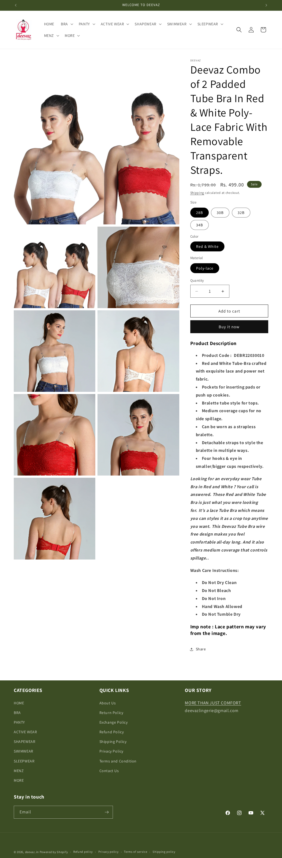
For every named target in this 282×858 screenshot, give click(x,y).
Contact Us (109, 770)
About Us (107, 702)
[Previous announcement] (16, 5)
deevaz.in (32, 852)
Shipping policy (164, 852)
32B (241, 212)
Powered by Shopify (54, 852)
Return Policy (111, 712)
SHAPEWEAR (24, 741)
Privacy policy (108, 852)
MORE (19, 780)
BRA (17, 712)
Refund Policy (111, 731)
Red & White (207, 246)
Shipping (197, 193)
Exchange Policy (113, 722)
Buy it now (229, 326)
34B (199, 224)
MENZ (19, 770)
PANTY (19, 722)
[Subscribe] (107, 812)
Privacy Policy (111, 751)
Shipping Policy (113, 741)
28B (199, 212)
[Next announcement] (266, 5)
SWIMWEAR (23, 751)
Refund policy (83, 852)
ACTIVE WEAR (25, 731)
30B (220, 212)
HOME (19, 702)
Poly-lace (204, 268)
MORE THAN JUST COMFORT (213, 703)
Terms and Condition (118, 761)
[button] (66, 24)
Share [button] (201, 649)
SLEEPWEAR (24, 761)
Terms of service (135, 852)
